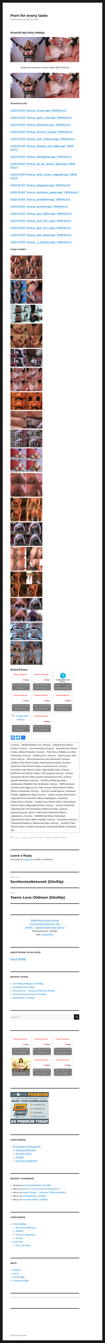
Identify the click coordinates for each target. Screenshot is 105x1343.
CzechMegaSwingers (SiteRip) (28, 983)
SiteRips (19, 1157)
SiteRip (19, 1238)
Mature (64, 838)
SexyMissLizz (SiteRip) (34, 1196)
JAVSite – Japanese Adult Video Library (45, 927)
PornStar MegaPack (25, 1234)
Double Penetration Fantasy (45, 920)
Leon (16, 838)
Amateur (48, 838)
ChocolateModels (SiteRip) (37, 1185)
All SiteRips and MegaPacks (27, 1146)
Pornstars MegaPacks (26, 1160)
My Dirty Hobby (23, 1153)
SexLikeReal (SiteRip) (24, 987)
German (56, 838)
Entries (19, 1277)
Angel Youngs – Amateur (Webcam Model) (44, 1192)
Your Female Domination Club (45, 924)
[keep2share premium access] (29, 1107)
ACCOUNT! (48, 934)
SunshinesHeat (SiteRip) (35, 1199)
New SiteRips (19, 1224)
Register (17, 1270)
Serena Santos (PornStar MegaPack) (41, 1189)
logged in (28, 859)
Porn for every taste (29, 15)
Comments (21, 1280)
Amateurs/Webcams (25, 1150)
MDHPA (39, 838)
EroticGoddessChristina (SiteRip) (29, 994)
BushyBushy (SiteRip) (24, 998)
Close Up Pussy (22, 1245)
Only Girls (18, 1242)
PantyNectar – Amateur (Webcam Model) (34, 990)
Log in (16, 1273)
